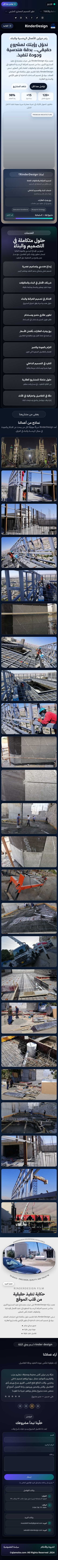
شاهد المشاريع (19, 86)
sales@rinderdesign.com (33, 1518)
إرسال (29, 1465)
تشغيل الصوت (8, 1284)
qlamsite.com (19, 1540)
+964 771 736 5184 (40, 1495)
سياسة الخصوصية (11, 1534)
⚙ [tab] (38, 1394)
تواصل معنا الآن (38, 86)
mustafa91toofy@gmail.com (31, 1511)
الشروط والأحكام (47, 1534)
